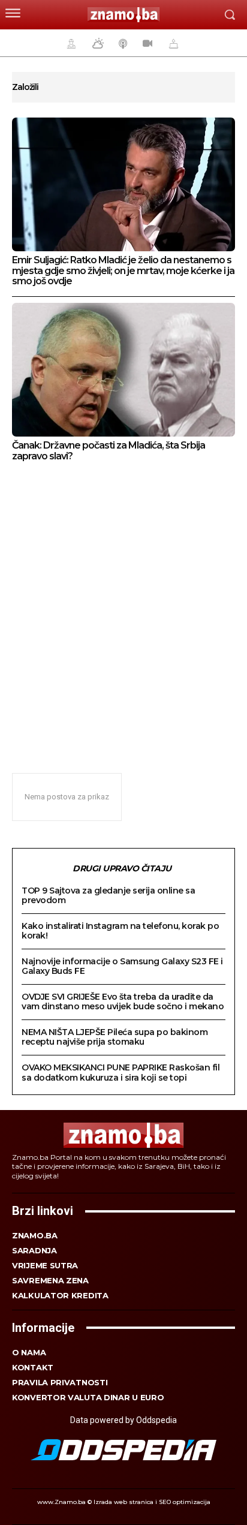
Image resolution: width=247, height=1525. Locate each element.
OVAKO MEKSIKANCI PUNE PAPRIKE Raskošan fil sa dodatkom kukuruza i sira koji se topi (120, 1072)
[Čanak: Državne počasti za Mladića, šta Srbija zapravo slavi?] (123, 370)
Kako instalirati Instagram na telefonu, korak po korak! (120, 931)
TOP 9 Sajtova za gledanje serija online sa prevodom (108, 895)
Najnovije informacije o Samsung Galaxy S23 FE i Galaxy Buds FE (122, 966)
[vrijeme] (96, 43)
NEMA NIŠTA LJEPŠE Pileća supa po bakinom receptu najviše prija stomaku (114, 1037)
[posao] (69, 43)
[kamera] (146, 43)
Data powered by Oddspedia (123, 1420)
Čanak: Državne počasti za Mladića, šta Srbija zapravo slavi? (108, 451)
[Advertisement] (123, 610)
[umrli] (172, 43)
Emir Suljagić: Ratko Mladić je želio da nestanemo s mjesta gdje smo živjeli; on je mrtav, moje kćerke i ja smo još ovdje (123, 270)
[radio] (122, 43)
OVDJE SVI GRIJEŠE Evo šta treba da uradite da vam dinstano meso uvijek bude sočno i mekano (123, 1001)
